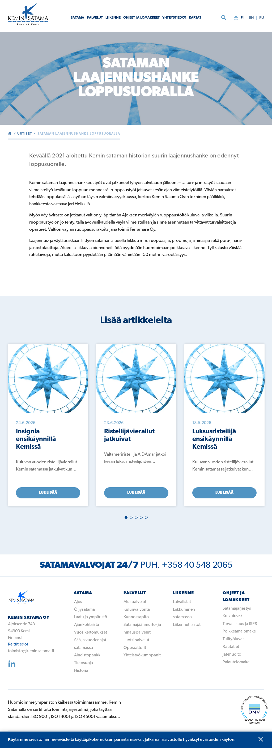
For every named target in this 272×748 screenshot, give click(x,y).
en (251, 18)
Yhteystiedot (174, 17)
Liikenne (113, 17)
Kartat (195, 17)
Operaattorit (135, 648)
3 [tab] (136, 517)
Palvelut (95, 17)
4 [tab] (141, 517)
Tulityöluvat (233, 639)
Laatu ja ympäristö (90, 617)
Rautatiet (231, 647)
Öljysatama (84, 610)
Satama (77, 17)
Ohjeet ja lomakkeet (141, 17)
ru (261, 18)
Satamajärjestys (237, 608)
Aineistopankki (87, 655)
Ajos (78, 602)
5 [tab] (146, 517)
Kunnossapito (136, 617)
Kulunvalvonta (137, 610)
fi (242, 18)
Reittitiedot (18, 644)
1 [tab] (126, 517)
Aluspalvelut (135, 602)
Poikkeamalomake (239, 631)
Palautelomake (236, 662)
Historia (81, 671)
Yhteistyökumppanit (142, 655)
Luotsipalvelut (136, 640)
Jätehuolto (232, 654)
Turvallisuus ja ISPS (240, 624)
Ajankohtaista (86, 625)
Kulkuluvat (232, 616)
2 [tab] (131, 517)
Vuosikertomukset (90, 632)
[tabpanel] (48, 425)
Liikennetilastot (187, 625)
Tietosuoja (83, 663)
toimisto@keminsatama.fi (31, 651)
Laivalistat (182, 602)
